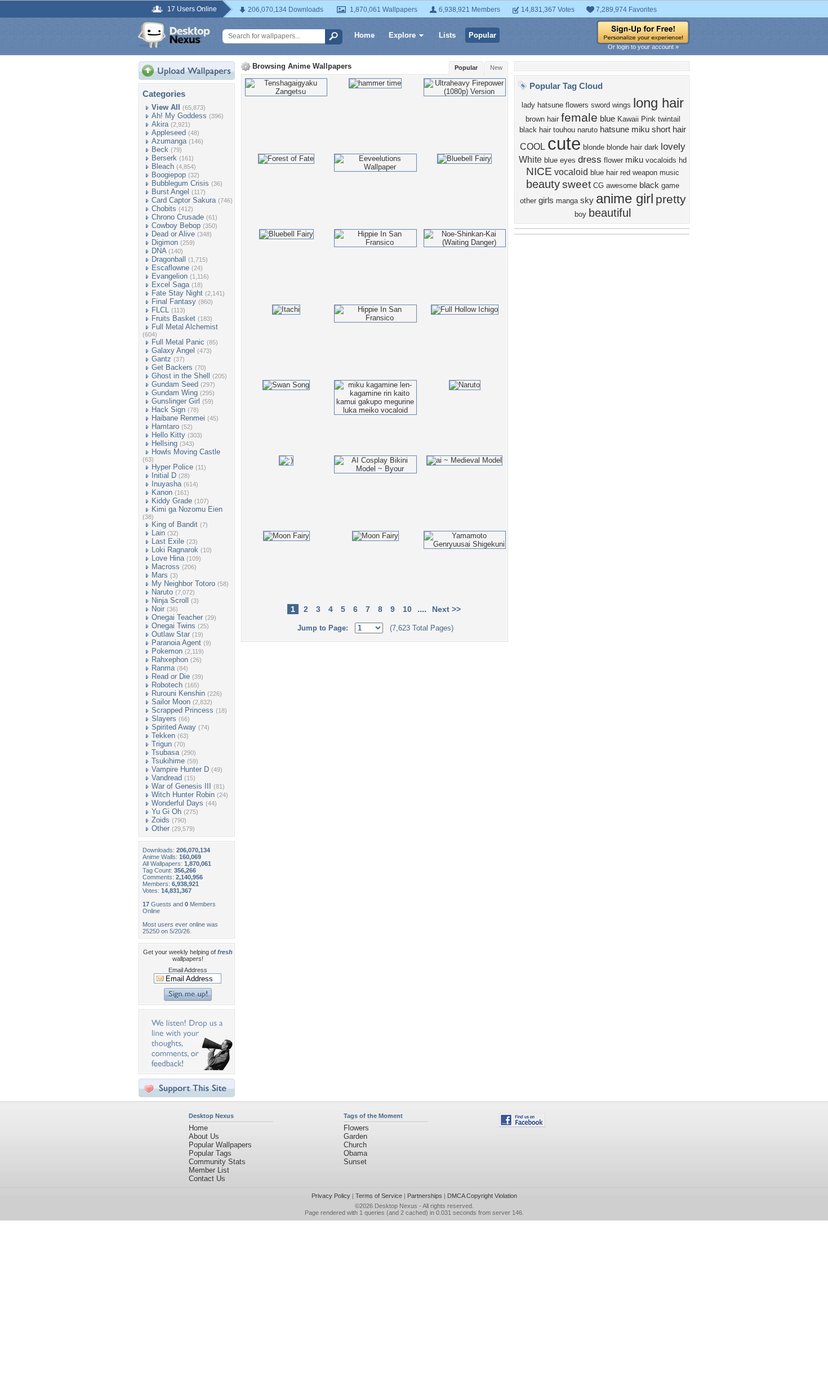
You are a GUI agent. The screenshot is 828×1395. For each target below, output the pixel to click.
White (530, 159)
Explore (402, 35)
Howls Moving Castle (186, 452)
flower (613, 160)
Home (364, 35)
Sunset (355, 1161)
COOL (532, 146)
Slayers (164, 718)
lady (528, 105)
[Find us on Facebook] (522, 1124)
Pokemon (167, 651)
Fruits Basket (173, 318)
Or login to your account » (643, 46)
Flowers (356, 1128)
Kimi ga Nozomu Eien (187, 509)
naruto (587, 130)
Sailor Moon (171, 702)
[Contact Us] (190, 1067)
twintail (669, 119)
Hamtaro (165, 426)
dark (651, 147)
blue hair (604, 172)
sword (600, 105)
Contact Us (207, 1178)
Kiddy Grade (172, 501)
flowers (577, 105)
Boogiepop (169, 175)
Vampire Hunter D (180, 769)
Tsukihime (168, 761)
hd (683, 160)
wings (621, 105)
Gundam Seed (175, 384)
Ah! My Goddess (179, 115)
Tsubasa (165, 752)
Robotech (167, 685)
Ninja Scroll (170, 600)
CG (598, 185)
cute (564, 143)
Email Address (187, 970)
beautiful (610, 213)
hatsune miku (624, 129)
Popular (482, 35)
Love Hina (168, 558)
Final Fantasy (174, 301)
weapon (645, 172)
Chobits (164, 208)
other (528, 200)
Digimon (165, 242)
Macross (166, 566)
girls (546, 200)
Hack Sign (168, 409)
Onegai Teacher (177, 617)
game (670, 185)
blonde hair (624, 147)
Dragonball (169, 259)
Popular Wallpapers (220, 1145)
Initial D (164, 475)
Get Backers (172, 367)
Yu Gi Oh (166, 811)
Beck (160, 149)
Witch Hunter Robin (183, 794)
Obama (355, 1153)
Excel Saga (170, 284)
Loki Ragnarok (175, 550)
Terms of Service (378, 1195)
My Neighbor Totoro (183, 583)
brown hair (542, 119)
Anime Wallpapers (319, 66)
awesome (621, 185)
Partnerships (424, 1195)
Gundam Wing (175, 392)
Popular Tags (210, 1153)
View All (166, 107)
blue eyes (560, 160)
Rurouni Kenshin (178, 693)
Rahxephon (170, 659)
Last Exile (168, 541)
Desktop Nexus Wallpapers (174, 35)
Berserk (164, 158)
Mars (160, 575)
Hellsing (164, 443)
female (579, 117)
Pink (648, 119)
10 (407, 609)
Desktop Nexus (396, 1205)
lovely (673, 146)
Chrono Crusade (178, 217)
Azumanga (169, 141)
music (669, 172)
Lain (158, 533)
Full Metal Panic (178, 342)
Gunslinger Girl (176, 401)
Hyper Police (172, 467)
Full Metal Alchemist (185, 327)
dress (590, 159)
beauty (543, 184)
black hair (535, 130)
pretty (671, 199)
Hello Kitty (168, 435)
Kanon (162, 492)
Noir (158, 609)
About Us (204, 1136)
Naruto (162, 592)
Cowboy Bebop (176, 225)
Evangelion (170, 276)
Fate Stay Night (177, 293)
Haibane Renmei (178, 418)
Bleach (163, 166)
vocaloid (571, 172)
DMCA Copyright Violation (482, 1195)
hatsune (550, 105)
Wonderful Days (177, 803)
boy (580, 214)
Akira (160, 124)
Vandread (167, 777)
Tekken (163, 735)
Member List (209, 1170)
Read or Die (171, 676)
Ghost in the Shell (181, 376)
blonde (593, 147)
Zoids (161, 820)
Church (355, 1145)
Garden (355, 1136)
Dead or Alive (173, 234)
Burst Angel (170, 191)
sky (587, 200)
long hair (658, 102)
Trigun (162, 744)
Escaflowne (170, 267)
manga (567, 200)
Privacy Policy (330, 1195)
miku (634, 159)
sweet (576, 184)
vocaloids (661, 160)
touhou (564, 130)
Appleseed (169, 132)
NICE (539, 171)
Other (161, 828)
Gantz (161, 359)
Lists (447, 35)
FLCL (160, 310)
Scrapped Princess (182, 710)
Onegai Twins (173, 626)
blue (607, 118)
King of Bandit (175, 524)
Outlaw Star (171, 634)
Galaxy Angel (173, 350)
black (649, 185)
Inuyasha (166, 484)
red (625, 172)
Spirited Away (174, 727)
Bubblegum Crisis (180, 183)
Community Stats (217, 1161)
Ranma (163, 668)
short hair (669, 129)
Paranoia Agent (176, 642)
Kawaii (628, 119)
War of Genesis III (181, 786)
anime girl (624, 198)
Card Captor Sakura (184, 200)
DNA (159, 251)
